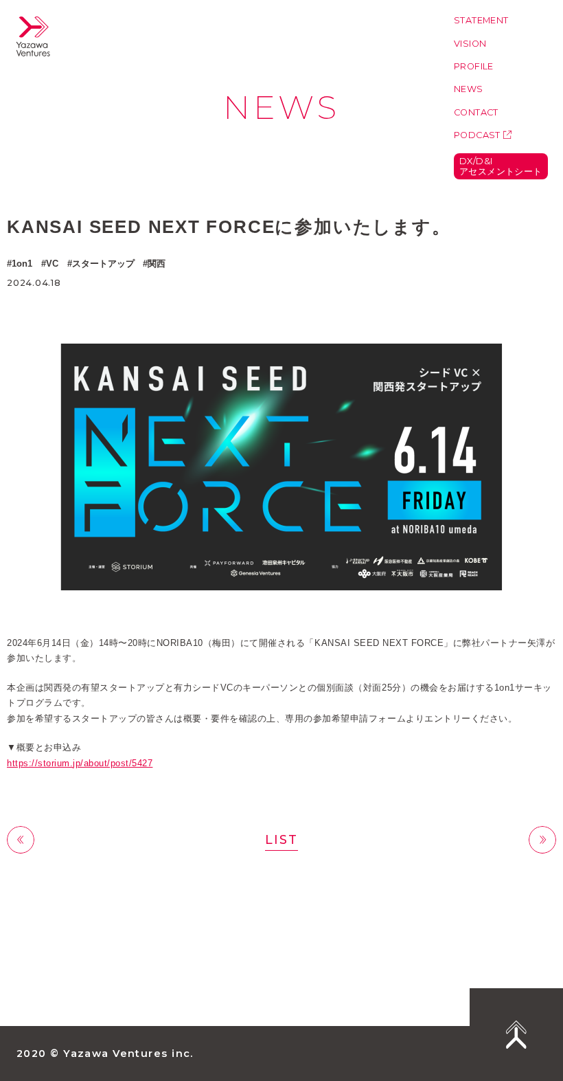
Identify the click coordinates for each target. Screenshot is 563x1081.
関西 (156, 263)
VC (52, 263)
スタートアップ (103, 263)
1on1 (22, 263)
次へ (542, 839)
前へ (21, 839)
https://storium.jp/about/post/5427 (79, 763)
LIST (281, 839)
